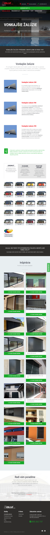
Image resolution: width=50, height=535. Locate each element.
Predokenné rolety (16, 11)
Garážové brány (38, 11)
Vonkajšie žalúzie (6, 11)
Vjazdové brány (25, 11)
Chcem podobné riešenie (14, 292)
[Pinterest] (45, 531)
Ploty (32, 11)
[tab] (11, 170)
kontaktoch (29, 494)
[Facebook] (42, 531)
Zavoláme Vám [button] (48, 267)
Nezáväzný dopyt (24, 8)
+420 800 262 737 (43, 3)
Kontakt (20, 516)
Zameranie (23, 3)
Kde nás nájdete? (32, 3)
